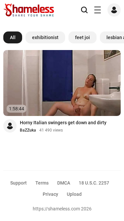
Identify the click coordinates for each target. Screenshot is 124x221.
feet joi (82, 37)
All (13, 37)
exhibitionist (45, 37)
